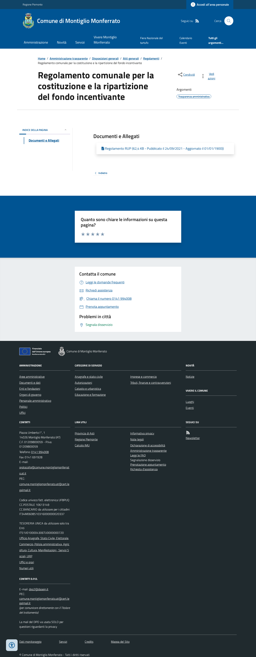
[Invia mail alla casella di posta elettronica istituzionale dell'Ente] (44, 470)
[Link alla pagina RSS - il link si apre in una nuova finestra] (197, 21)
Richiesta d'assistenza (144, 469)
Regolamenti (151, 58)
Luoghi (190, 401)
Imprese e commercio (143, 376)
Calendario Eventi (186, 40)
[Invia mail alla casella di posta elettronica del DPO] (38, 589)
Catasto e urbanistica (88, 388)
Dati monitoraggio (30, 641)
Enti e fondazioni (29, 388)
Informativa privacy (142, 433)
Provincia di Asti (84, 433)
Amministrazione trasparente (69, 58)
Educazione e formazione (90, 394)
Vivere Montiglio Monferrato (105, 40)
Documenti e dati (29, 382)
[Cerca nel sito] (227, 20)
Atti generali (131, 58)
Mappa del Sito (120, 641)
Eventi (190, 408)
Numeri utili (26, 568)
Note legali (137, 439)
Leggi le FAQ (138, 455)
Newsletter (193, 438)
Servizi (80, 42)
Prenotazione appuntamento (148, 464)
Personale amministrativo (35, 400)
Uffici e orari (26, 562)
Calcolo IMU (82, 445)
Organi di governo (30, 394)
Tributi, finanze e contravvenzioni (150, 382)
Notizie (190, 376)
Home (41, 58)
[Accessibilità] (12, 645)
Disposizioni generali (105, 58)
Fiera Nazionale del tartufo (151, 40)
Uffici (22, 412)
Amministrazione (36, 42)
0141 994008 (40, 452)
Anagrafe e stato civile (89, 376)
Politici (23, 406)
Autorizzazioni (83, 382)
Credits (89, 641)
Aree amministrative (32, 376)
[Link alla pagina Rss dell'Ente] (188, 432)
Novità (61, 42)
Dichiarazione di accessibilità (147, 445)
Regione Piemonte (33, 4)
